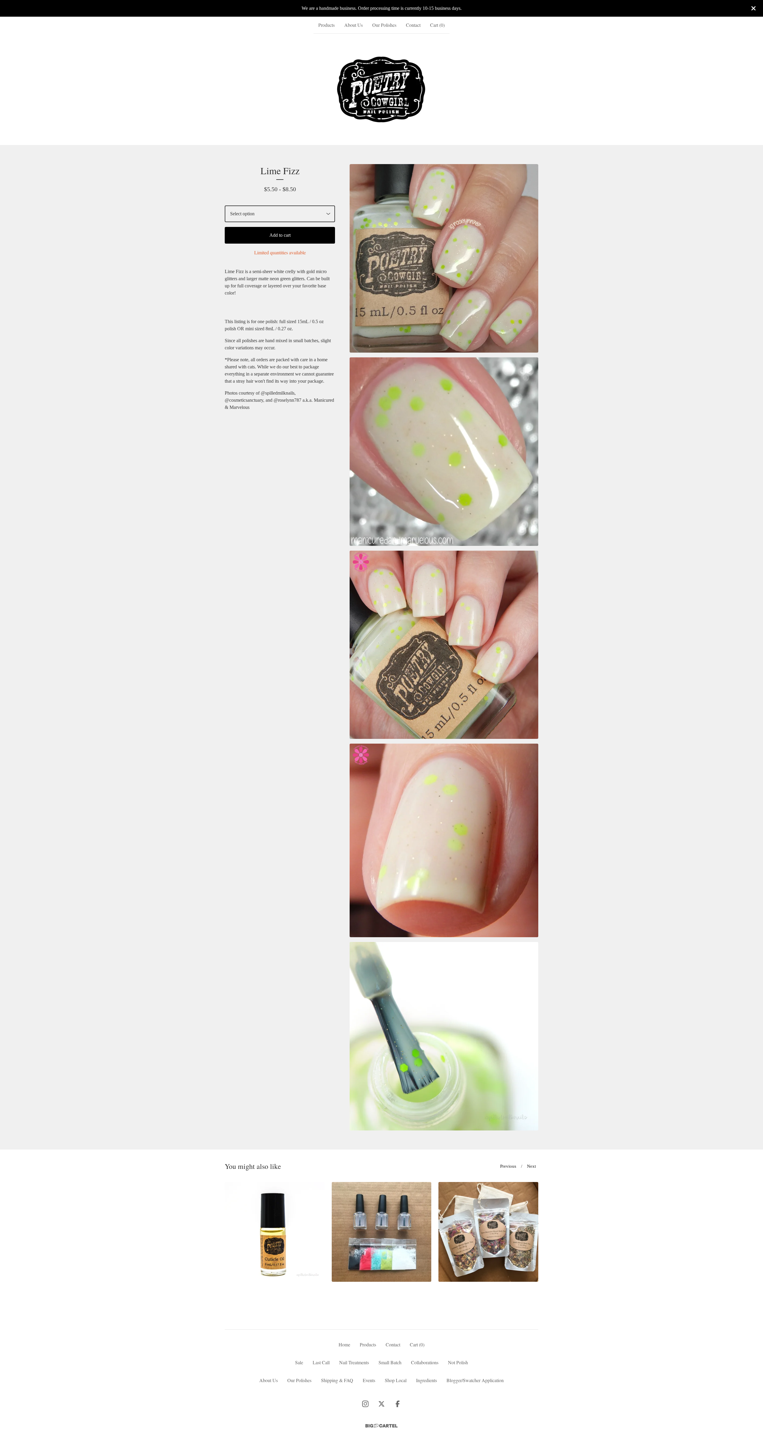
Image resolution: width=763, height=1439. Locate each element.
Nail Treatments (354, 1362)
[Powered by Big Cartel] (381, 1425)
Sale (299, 1362)
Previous (508, 1166)
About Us (353, 25)
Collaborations (424, 1362)
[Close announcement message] (753, 8)
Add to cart (280, 235)
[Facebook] (398, 1404)
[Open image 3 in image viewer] (444, 645)
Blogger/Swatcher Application (475, 1380)
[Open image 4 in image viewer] (444, 840)
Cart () (437, 25)
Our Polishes (384, 25)
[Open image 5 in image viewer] (444, 1036)
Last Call (321, 1362)
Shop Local (396, 1380)
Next (531, 1166)
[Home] (381, 89)
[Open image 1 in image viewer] (444, 258)
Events (369, 1380)
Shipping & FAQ (337, 1380)
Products (326, 25)
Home (344, 1344)
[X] (381, 1404)
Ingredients (426, 1380)
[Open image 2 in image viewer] (444, 451)
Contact (413, 25)
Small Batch (390, 1362)
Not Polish (458, 1362)
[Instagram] (365, 1404)
